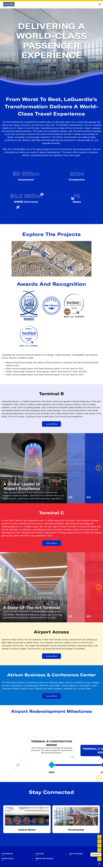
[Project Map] (99, 841)
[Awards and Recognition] (99, 846)
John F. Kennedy (76, 854)
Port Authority (7, 854)
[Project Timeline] (99, 859)
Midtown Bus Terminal (44, 858)
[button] (99, 863)
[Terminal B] (99, 850)
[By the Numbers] (99, 837)
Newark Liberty (7, 858)
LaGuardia (39, 854)
